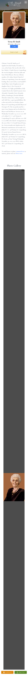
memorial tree (20, 151)
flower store (19, 153)
